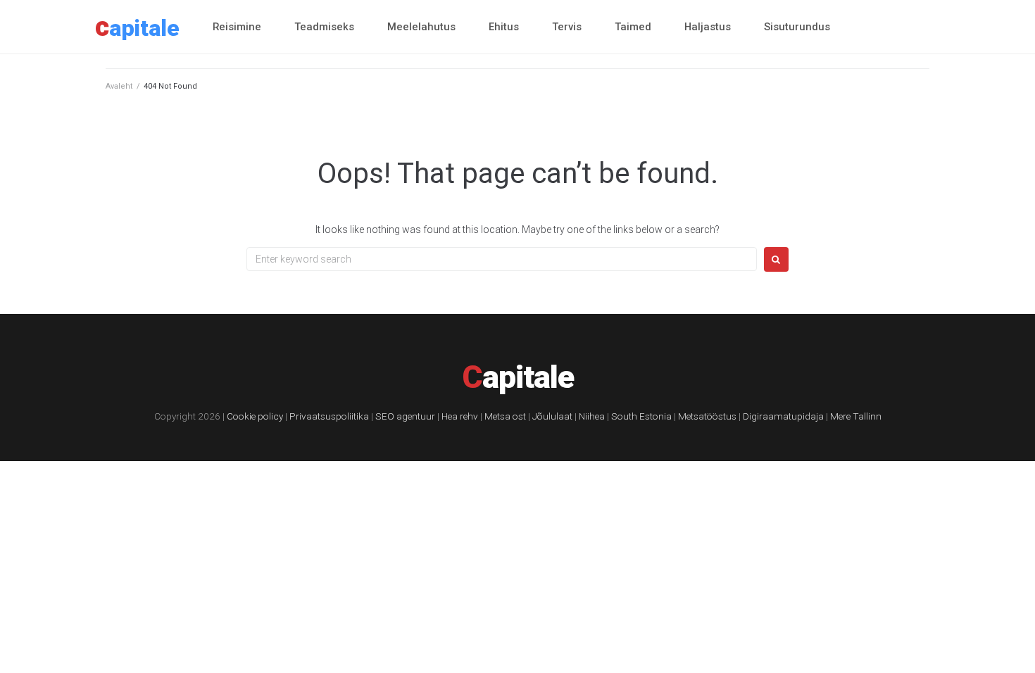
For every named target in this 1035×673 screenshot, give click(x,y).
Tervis (567, 26)
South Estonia (641, 416)
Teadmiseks (324, 26)
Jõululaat (552, 416)
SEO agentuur (405, 416)
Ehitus (504, 26)
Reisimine (237, 26)
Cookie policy (255, 416)
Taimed (633, 26)
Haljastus (707, 26)
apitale (137, 28)
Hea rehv (459, 416)
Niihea (592, 416)
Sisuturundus (797, 26)
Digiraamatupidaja (783, 416)
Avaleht (119, 86)
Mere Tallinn (856, 416)
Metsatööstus (707, 416)
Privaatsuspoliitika (329, 416)
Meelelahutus (421, 26)
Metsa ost (505, 416)
